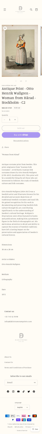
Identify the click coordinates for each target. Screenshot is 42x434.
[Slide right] (26, 81)
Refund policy (19, 427)
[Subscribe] (34, 382)
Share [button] (6, 147)
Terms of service (22, 430)
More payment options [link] (21, 140)
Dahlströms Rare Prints (19, 424)
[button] (4, 9)
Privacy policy (30, 427)
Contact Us (8, 362)
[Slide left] (15, 81)
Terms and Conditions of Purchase (17, 367)
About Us (7, 357)
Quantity (5, 115)
